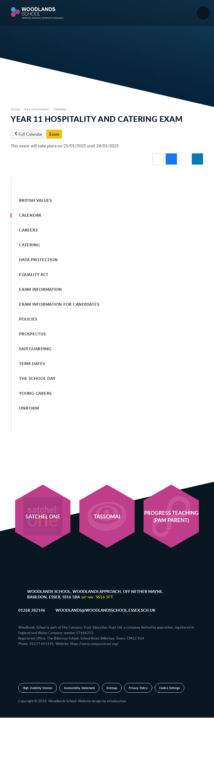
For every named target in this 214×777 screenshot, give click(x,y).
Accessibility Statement (79, 688)
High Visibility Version (37, 688)
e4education (116, 701)
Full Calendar (31, 134)
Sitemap (111, 688)
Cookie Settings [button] (169, 688)
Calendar (60, 109)
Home (15, 109)
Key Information (37, 109)
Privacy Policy (138, 688)
